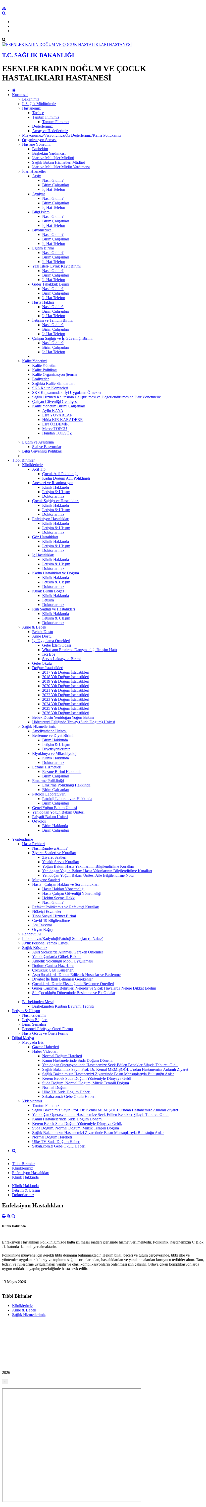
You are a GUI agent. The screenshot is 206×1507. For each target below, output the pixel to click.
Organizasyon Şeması (39, 140)
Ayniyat (38, 194)
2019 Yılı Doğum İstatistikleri (65, 681)
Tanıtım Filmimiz (45, 117)
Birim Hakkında (55, 740)
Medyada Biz (32, 1042)
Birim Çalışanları (55, 185)
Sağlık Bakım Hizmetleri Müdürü (58, 162)
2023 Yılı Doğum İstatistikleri (65, 699)
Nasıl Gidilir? (53, 180)
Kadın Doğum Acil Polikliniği (66, 478)
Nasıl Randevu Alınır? (50, 848)
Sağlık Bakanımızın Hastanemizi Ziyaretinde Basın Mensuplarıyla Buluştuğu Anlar (108, 1074)
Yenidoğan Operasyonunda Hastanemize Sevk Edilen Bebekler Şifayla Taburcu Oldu (110, 1065)
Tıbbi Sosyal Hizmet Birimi (54, 916)
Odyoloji (39, 821)
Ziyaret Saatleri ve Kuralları (54, 853)
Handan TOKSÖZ (57, 433)
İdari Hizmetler (34, 171)
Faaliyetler (40, 379)
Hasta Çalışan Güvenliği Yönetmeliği (71, 893)
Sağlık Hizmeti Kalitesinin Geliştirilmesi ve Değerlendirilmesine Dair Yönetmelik (96, 397)
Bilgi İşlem (40, 212)
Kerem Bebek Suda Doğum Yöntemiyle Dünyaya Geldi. (77, 1123)
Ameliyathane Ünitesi (49, 731)
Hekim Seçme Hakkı (58, 898)
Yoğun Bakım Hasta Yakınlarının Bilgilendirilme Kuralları (88, 866)
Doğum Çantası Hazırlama (53, 965)
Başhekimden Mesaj (38, 1002)
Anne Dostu (42, 636)
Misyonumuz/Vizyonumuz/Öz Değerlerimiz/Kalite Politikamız (71, 135)
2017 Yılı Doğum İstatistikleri (65, 672)
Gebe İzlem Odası (56, 645)
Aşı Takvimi (42, 925)
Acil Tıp (38, 469)
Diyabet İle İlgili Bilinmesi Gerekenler (62, 979)
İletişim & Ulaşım (56, 492)
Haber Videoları (45, 1051)
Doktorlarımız (53, 496)
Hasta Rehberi (33, 844)
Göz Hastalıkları (45, 537)
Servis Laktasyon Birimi (61, 659)
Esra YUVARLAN (57, 415)
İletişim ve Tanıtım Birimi (52, 320)
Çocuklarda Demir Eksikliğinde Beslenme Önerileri (73, 984)
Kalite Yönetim (44, 365)
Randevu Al (31, 934)
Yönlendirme (22, 839)
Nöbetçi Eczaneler (46, 911)
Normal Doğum (54, 1087)
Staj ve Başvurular (46, 447)
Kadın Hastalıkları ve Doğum (55, 573)
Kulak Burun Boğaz (48, 591)
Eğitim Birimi (43, 248)
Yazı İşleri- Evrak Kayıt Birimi (56, 266)
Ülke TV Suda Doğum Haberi (66, 1092)
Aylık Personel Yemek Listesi (45, 943)
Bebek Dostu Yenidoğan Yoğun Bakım (63, 717)
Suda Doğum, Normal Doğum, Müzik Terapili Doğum (85, 1083)
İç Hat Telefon (53, 189)
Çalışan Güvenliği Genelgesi (55, 401)
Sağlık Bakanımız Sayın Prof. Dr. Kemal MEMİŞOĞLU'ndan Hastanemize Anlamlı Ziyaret (115, 1069)
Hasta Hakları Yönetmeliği (63, 889)
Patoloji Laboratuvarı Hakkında (67, 798)
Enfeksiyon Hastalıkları (50, 519)
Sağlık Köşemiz (34, 947)
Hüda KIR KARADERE (62, 419)
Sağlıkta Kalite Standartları (53, 383)
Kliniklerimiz (32, 465)
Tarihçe (38, 113)
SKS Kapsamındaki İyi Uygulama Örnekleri (67, 392)
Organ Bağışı (42, 929)
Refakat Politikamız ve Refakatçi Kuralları (65, 907)
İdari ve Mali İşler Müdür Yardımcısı (61, 167)
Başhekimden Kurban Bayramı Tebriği (63, 1006)
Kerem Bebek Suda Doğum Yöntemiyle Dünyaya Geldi (86, 1078)
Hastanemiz (31, 108)
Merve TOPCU (54, 428)
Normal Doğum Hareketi (62, 1056)
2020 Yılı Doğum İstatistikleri (65, 686)
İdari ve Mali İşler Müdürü (53, 158)
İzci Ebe (48, 654)
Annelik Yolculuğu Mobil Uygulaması (62, 961)
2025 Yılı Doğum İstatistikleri (65, 708)
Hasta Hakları (43, 302)
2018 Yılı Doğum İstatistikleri (65, 677)
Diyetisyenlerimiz (56, 749)
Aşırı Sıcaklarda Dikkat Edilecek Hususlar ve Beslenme (76, 974)
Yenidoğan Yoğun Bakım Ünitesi (58, 812)
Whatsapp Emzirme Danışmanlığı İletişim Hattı (79, 650)
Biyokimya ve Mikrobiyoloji (54, 753)
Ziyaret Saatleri (54, 857)
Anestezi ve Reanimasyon (52, 483)
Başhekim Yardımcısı (49, 153)
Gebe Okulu (42, 663)
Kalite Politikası (44, 370)
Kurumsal (20, 95)
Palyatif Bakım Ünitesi (50, 817)
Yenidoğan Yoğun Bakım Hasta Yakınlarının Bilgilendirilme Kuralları (97, 871)
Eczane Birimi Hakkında (61, 771)
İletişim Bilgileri (34, 1020)
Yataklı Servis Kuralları (60, 862)
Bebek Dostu (42, 632)
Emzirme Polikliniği (48, 780)
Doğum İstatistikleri (47, 668)
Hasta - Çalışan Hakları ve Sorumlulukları (65, 884)
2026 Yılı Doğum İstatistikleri (65, 713)
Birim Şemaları (34, 1024)
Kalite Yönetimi (34, 361)
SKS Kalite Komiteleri (50, 388)
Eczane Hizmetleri (46, 767)
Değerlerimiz (42, 126)
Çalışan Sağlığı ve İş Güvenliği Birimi (62, 338)
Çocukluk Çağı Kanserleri (53, 970)
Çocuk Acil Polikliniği (60, 474)
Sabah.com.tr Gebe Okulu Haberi (68, 1096)
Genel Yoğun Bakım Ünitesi (54, 808)
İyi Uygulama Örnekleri (51, 641)
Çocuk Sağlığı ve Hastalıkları (55, 501)
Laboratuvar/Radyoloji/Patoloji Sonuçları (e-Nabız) (62, 938)
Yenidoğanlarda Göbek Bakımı (56, 956)
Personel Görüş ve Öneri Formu (47, 1029)
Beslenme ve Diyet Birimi (52, 735)
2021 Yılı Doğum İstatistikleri (65, 690)
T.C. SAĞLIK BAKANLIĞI (38, 55)
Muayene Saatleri (46, 880)
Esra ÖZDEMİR (55, 424)
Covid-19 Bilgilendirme (51, 920)
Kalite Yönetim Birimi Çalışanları (58, 406)
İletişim (48, 600)
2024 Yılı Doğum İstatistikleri (65, 704)
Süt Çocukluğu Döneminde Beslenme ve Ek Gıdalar (73, 993)
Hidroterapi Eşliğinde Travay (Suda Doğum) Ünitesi (73, 722)
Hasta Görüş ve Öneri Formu (45, 1033)
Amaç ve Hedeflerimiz (50, 131)
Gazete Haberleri (45, 1047)
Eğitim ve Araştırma (38, 442)
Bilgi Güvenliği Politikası (42, 451)
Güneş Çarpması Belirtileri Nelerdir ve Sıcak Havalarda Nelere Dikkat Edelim (94, 988)
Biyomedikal (42, 230)
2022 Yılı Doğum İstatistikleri (65, 695)
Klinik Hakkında (55, 487)
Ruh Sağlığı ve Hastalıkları (53, 609)
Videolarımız (32, 1101)
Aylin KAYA (52, 410)
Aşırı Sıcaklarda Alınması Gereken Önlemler (67, 952)
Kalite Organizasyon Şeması (54, 374)
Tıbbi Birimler (23, 460)
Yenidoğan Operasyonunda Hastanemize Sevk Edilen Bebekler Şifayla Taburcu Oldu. (100, 1114)
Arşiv (36, 176)
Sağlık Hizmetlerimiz (39, 726)
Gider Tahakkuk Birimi (50, 284)
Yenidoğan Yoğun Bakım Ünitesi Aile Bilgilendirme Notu (88, 875)
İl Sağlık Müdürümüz (39, 104)
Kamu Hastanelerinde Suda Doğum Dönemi (77, 1060)
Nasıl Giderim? (34, 1015)
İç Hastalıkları (43, 555)
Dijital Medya (23, 1038)
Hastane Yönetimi (36, 144)
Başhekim (40, 149)
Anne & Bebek (34, 627)
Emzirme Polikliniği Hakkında (66, 785)
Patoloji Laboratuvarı (49, 794)
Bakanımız (30, 99)
